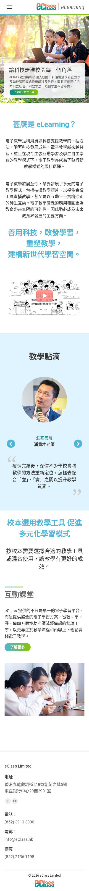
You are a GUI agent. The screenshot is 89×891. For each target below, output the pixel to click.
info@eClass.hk (19, 839)
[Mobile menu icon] (9, 6)
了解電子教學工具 (24, 92)
